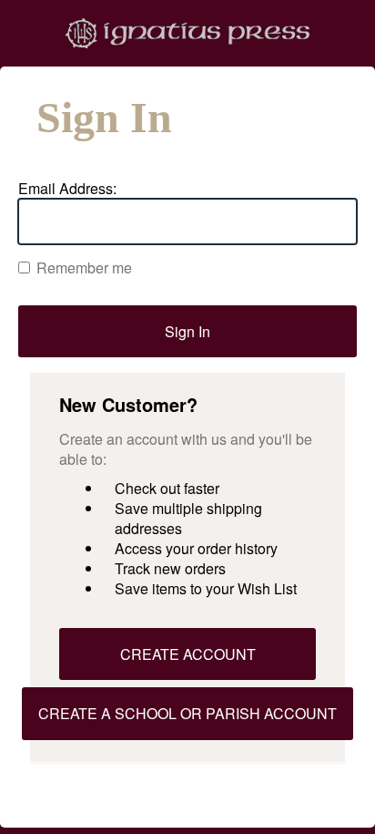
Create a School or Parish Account (187, 713)
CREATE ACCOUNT (188, 654)
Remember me (84, 268)
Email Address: (67, 189)
